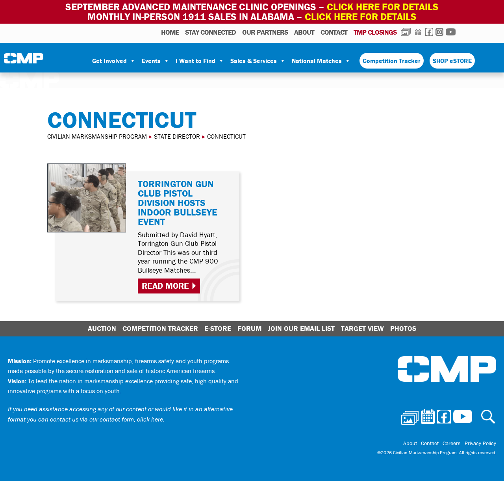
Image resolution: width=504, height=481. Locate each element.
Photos (406, 32)
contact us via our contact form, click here (106, 419)
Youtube (451, 32)
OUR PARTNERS (265, 32)
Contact (334, 32)
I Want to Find (195, 61)
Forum (249, 328)
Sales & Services (253, 61)
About (304, 32)
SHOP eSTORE (452, 61)
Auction (102, 328)
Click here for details (383, 7)
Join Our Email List (301, 328)
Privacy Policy (480, 443)
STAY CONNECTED (210, 32)
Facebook (429, 32)
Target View (362, 328)
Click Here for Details (361, 17)
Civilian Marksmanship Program (23, 61)
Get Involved (109, 61)
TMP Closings (375, 32)
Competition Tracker (392, 61)
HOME (170, 32)
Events (151, 61)
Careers (452, 443)
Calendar (418, 32)
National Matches (317, 61)
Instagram (439, 32)
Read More (165, 285)
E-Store (217, 328)
